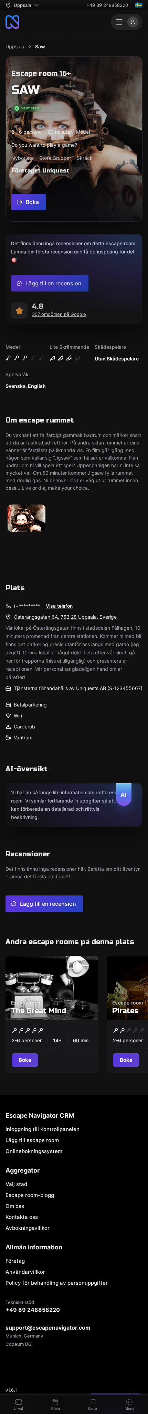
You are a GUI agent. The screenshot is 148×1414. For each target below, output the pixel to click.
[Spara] (71, 966)
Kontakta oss (22, 1217)
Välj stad (16, 1184)
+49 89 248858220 (107, 5)
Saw (40, 46)
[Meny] (126, 22)
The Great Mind (38, 1011)
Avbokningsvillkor (28, 1228)
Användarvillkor (25, 1272)
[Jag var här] (86, 966)
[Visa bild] (26, 518)
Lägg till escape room (32, 1140)
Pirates (125, 1011)
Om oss (15, 1206)
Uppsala (15, 46)
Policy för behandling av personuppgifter (57, 1283)
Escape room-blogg (30, 1195)
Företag (15, 1261)
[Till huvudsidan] (12, 22)
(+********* (27, 606)
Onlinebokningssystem (34, 1151)
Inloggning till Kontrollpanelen (43, 1129)
